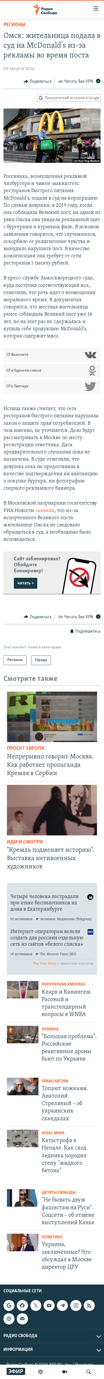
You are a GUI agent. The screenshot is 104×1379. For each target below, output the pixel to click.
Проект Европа (25, 748)
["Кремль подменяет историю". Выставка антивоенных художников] (52, 810)
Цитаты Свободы (59, 1193)
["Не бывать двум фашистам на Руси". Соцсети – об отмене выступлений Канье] (22, 1198)
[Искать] (88, 1372)
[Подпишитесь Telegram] (62, 1305)
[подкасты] (40, 1372)
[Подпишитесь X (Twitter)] (35, 1305)
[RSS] (89, 1305)
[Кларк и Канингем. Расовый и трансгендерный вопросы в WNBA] (22, 989)
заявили (44, 510)
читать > (25, 583)
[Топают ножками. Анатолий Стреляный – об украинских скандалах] (22, 1086)
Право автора (55, 1081)
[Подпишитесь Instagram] (75, 1305)
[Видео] (64, 1372)
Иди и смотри (25, 842)
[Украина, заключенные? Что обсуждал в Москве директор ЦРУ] (22, 1242)
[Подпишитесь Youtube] (49, 1305)
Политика (52, 1237)
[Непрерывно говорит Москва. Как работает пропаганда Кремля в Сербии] (52, 717)
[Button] (37, 81)
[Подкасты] (8, 1319)
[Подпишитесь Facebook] (22, 1305)
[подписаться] (22, 1319)
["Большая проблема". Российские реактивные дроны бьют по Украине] (22, 1034)
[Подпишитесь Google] (8, 1305)
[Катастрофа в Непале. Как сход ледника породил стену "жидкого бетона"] (22, 1138)
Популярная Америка (63, 984)
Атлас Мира (53, 1133)
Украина (50, 1029)
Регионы (14, 25)
